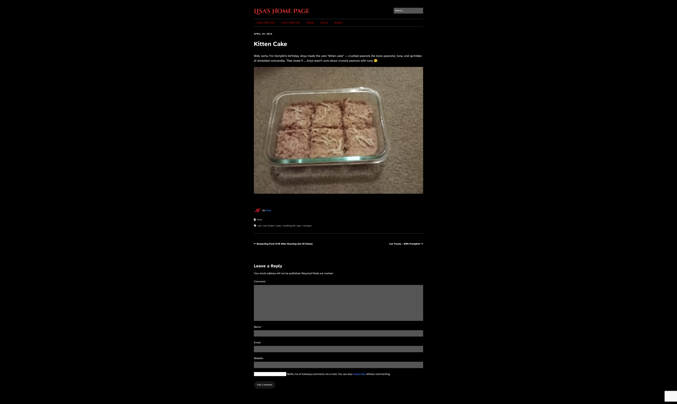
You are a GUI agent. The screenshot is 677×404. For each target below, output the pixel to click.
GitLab (324, 22)
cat (259, 225)
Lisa (268, 210)
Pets (259, 219)
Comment (260, 281)
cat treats (268, 225)
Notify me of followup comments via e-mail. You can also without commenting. (338, 374)
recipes (307, 225)
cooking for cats (292, 225)
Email (258, 342)
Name (258, 327)
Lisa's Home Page (281, 11)
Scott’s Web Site (290, 22)
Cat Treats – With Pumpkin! (404, 243)
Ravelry (338, 22)
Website (258, 358)
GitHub (310, 22)
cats (278, 225)
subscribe (359, 374)
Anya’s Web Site (266, 22)
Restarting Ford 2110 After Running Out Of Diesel (285, 243)
